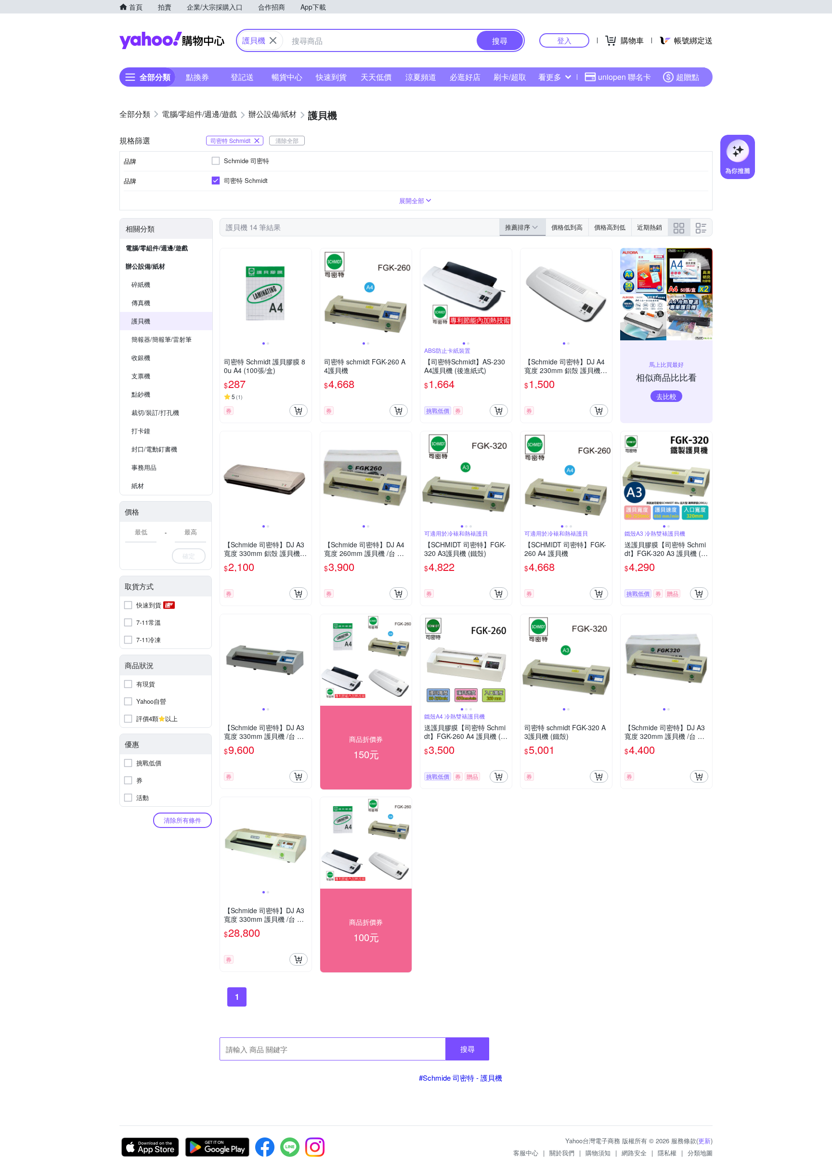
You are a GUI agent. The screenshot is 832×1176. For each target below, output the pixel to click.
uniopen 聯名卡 (624, 76)
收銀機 (140, 357)
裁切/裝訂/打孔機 (155, 412)
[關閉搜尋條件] (273, 40)
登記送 (242, 76)
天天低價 (376, 76)
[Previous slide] (226, 294)
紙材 (137, 485)
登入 (564, 40)
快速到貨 (331, 76)
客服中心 (525, 1152)
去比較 (666, 396)
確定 (188, 555)
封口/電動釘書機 (154, 448)
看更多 (549, 76)
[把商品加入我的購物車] (298, 410)
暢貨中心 (287, 76)
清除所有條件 (182, 820)
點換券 (197, 76)
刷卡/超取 (510, 76)
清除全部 (287, 140)
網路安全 (634, 1152)
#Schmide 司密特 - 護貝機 (460, 1078)
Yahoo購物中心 (171, 40)
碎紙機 (140, 284)
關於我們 (561, 1152)
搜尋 (467, 1049)
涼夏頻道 (420, 76)
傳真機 (140, 302)
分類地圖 (700, 1152)
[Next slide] (305, 294)
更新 (704, 1140)
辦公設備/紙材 (145, 266)
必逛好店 (465, 76)
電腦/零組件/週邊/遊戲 (157, 247)
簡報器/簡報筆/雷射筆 (161, 339)
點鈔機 (140, 394)
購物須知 (598, 1152)
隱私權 (667, 1152)
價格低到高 (567, 227)
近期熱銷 (649, 227)
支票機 (140, 375)
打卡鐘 (140, 430)
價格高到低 (609, 227)
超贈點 (687, 76)
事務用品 (143, 467)
